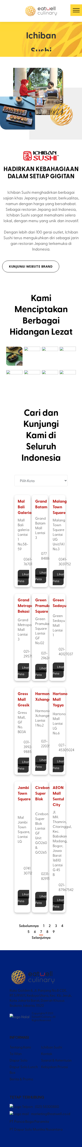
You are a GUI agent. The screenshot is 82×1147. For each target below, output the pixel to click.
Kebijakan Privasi (54, 1066)
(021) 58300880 (47, 1106)
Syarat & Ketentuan (56, 1060)
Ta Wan (16, 1053)
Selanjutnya (41, 937)
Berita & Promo (21, 1078)
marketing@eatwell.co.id (50, 1113)
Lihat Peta (23, 577)
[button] (76, 10)
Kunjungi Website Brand (30, 266)
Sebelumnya (29, 926)
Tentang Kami (20, 1047)
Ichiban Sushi (51, 1047)
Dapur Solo (19, 1060)
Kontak (46, 1053)
